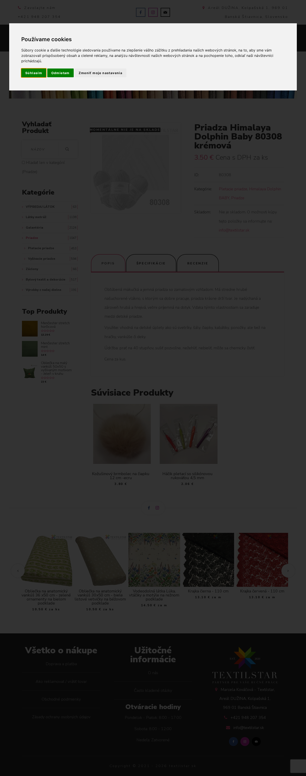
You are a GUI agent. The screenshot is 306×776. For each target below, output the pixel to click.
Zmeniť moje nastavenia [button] (100, 73)
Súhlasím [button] (33, 73)
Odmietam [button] (60, 73)
